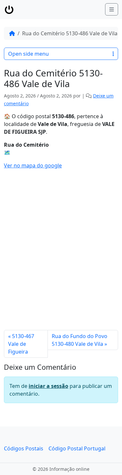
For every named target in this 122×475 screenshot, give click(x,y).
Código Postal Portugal (76, 448)
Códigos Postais (23, 448)
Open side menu (28, 53)
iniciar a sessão (48, 386)
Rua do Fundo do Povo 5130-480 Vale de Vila (79, 340)
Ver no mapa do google (33, 165)
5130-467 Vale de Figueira (21, 344)
